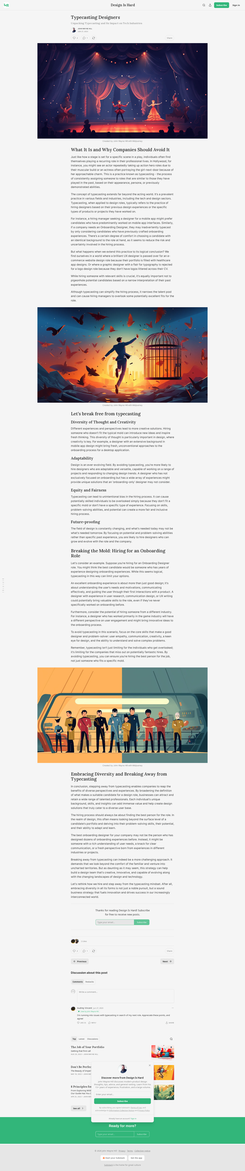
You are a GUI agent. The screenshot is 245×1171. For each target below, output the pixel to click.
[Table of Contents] (3, 585)
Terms (130, 1150)
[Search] (204, 5)
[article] (122, 1053)
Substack (108, 1165)
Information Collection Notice (121, 1110)
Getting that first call (81, 1050)
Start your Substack (115, 1158)
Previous (81, 961)
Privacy (122, 1150)
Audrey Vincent (84, 1007)
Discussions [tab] (92, 1039)
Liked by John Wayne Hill (89, 1011)
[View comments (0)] (98, 1058)
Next (165, 961)
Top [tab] (74, 1039)
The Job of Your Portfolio (87, 1047)
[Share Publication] (210, 5)
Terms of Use (136, 1107)
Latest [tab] (82, 1039)
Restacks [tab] (89, 982)
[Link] (67, 149)
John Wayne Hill (85, 29)
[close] (149, 1065)
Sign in (236, 5)
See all (76, 1108)
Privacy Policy (144, 1110)
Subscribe (221, 5)
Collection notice (142, 1150)
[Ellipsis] (172, 1008)
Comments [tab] (78, 982)
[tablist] (83, 982)
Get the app (136, 1158)
